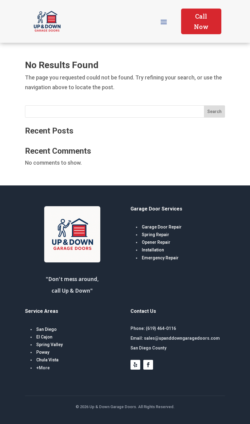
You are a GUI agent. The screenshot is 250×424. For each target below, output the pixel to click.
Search (214, 111)
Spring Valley (49, 344)
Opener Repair (156, 242)
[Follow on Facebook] (148, 365)
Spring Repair (155, 234)
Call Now (201, 21)
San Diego (46, 329)
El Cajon (44, 336)
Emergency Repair (160, 257)
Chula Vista (47, 359)
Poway (42, 352)
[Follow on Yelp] (135, 365)
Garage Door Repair (162, 227)
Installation (153, 249)
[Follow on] (161, 365)
